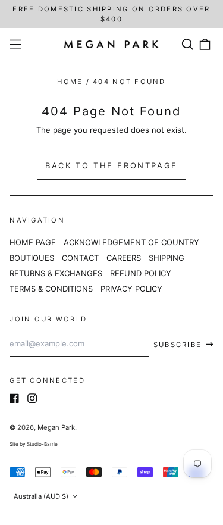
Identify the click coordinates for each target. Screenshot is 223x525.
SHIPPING (166, 257)
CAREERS (123, 257)
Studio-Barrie (42, 444)
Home (70, 81)
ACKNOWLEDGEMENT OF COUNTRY (131, 242)
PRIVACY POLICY (131, 288)
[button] (187, 44)
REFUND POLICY (140, 273)
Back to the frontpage (111, 165)
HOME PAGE (33, 242)
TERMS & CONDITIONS (51, 288)
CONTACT (80, 257)
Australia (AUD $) (42, 496)
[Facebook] (14, 398)
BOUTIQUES (32, 257)
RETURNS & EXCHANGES (56, 273)
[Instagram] (32, 398)
